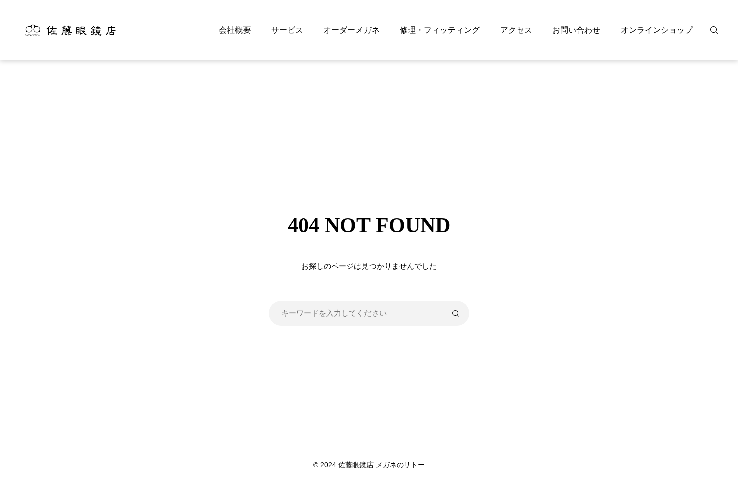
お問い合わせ (576, 30)
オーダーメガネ (351, 30)
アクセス (516, 30)
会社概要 (235, 30)
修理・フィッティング (440, 30)
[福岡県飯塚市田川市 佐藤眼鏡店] (70, 30)
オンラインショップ (657, 30)
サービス (287, 30)
